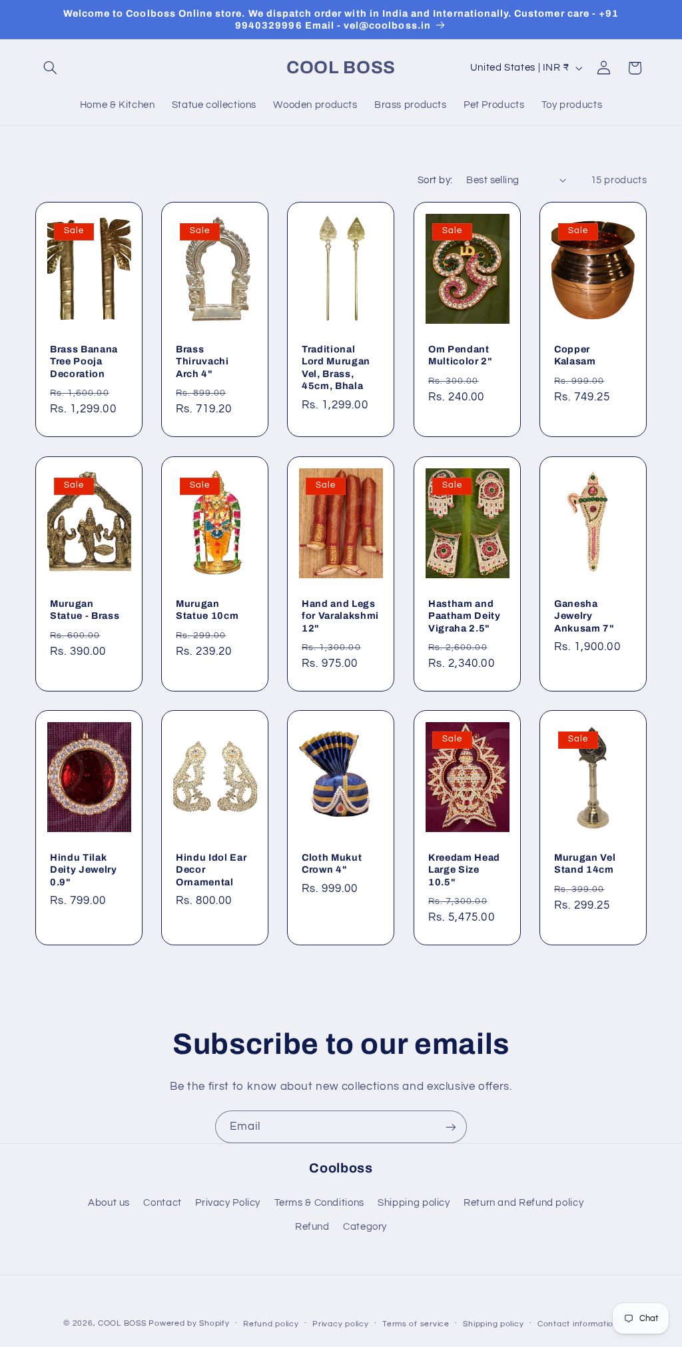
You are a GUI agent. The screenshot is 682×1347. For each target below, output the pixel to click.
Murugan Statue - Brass (84, 609)
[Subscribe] (451, 1127)
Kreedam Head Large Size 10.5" (464, 869)
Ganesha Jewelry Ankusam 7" (584, 615)
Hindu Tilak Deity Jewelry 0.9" (83, 869)
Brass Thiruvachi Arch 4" (202, 361)
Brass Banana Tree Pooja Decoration (84, 361)
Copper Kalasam (575, 355)
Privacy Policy (227, 1203)
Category (365, 1227)
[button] (50, 68)
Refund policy (271, 1324)
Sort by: (435, 180)
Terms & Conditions (319, 1203)
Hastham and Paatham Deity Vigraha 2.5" (464, 615)
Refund (312, 1227)
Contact (162, 1203)
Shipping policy (414, 1203)
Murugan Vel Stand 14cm (584, 863)
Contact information (578, 1324)
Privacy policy (340, 1324)
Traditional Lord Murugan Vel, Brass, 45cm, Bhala (336, 367)
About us (109, 1203)
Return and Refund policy (523, 1203)
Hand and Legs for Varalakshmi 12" (340, 615)
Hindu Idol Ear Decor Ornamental (211, 869)
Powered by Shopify (189, 1323)
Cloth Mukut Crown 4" (332, 863)
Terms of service (416, 1324)
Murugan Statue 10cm (207, 609)
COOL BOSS (122, 1323)
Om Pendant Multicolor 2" (460, 355)
